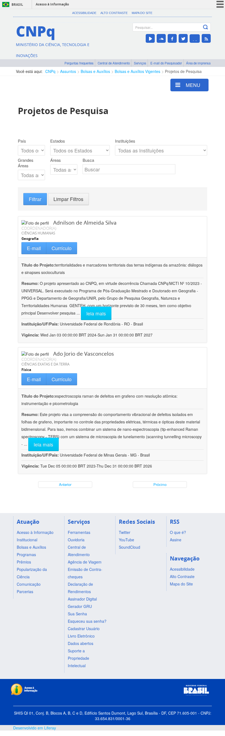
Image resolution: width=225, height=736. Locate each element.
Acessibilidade (84, 13)
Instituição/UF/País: (40, 324)
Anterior (65, 484)
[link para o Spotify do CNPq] (195, 38)
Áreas (55, 160)
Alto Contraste (114, 13)
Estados (57, 141)
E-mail (34, 248)
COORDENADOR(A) (38, 228)
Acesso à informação (52, 4)
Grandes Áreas (25, 162)
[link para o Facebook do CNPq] (172, 38)
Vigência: (30, 335)
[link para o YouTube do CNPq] (150, 38)
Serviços (140, 63)
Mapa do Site (142, 13)
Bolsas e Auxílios (95, 71)
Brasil (17, 4)
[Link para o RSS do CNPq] (206, 38)
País (22, 141)
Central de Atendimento (114, 63)
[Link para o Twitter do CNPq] (183, 38)
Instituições (125, 141)
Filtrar (35, 199)
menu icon (220, 4)
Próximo (160, 484)
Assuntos (68, 71)
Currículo (62, 248)
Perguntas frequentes (79, 63)
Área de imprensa (198, 63)
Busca (88, 160)
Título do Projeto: (38, 265)
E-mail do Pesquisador (166, 63)
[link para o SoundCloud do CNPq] (161, 38)
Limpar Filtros (68, 199)
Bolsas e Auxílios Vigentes (137, 71)
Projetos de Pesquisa (183, 71)
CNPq (50, 71)
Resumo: (30, 283)
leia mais (96, 313)
